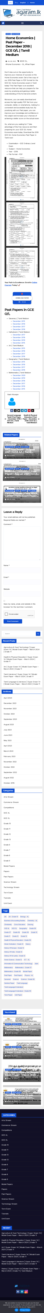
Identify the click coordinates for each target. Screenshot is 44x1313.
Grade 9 (7, 861)
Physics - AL (29, 975)
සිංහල (16, 2)
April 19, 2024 (12, 1033)
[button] (41, 23)
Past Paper (8, 975)
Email (6, 577)
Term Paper (8, 995)
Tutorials (7, 898)
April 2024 (8, 698)
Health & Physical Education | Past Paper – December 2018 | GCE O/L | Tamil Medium (30, 419)
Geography (23, 928)
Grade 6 (7, 845)
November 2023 (10, 709)
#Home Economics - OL (15, 64)
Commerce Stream (11, 802)
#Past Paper (30, 64)
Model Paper (27, 971)
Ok (16, 1310)
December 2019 (19, 340)
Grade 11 (7, 829)
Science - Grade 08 (27, 979)
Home (32, 2)
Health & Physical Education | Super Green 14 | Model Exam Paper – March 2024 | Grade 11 (21, 659)
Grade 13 (23, 490)
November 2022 (10, 762)
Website (7, 589)
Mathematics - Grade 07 (23, 967)
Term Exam (8, 893)
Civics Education (19, 924)
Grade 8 (7, 855)
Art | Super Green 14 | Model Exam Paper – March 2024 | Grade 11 (21, 1075)
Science (16, 979)
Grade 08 (16, 932)
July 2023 (8, 730)
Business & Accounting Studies (14, 920)
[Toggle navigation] (22, 23)
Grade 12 (7, 834)
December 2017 (19, 327)
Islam (36, 963)
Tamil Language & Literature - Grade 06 (17, 991)
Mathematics (8, 967)
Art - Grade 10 (13, 916)
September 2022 (10, 772)
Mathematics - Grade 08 (12, 971)
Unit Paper (18, 995)
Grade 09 (25, 932)
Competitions (9, 808)
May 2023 (8, 740)
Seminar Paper (9, 983)
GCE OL (8, 34)
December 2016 (19, 324)
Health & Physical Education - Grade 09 (17, 940)
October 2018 (9, 783)
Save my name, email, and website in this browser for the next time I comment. (19, 605)
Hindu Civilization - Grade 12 (13, 944)
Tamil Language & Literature (13, 987)
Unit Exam (8, 903)
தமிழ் (10, 2)
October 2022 (9, 767)
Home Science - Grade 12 (13, 960)
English (23, 2)
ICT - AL (27, 960)
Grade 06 (32, 928)
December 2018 (19, 329)
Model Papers (9, 866)
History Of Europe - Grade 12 (14, 948)
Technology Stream (11, 887)
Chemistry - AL (32, 920)
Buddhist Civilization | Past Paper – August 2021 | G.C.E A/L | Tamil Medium (21, 474)
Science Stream (10, 882)
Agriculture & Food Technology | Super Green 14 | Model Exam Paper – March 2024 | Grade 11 (21, 649)
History (28, 944)
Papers (6, 871)
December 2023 (10, 703)
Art (5, 916)
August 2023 (9, 725)
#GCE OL (23, 61)
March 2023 (8, 751)
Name (7, 565)
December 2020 (19, 375)
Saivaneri (7, 979)
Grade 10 (7, 824)
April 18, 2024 (12, 1078)
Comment (8, 524)
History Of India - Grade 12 (13, 952)
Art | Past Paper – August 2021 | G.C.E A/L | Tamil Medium (20, 452)
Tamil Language (22, 983)
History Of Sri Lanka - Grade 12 (14, 956)
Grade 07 (7, 932)
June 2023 (8, 735)
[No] (41, 1307)
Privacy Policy (24, 1310)
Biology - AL (24, 916)
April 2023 (8, 746)
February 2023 (9, 756)
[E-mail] (8, 408)
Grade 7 (7, 850)
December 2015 (19, 321)
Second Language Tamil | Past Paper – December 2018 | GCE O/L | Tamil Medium (14, 419)
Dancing (30, 924)
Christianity (8, 924)
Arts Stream (10, 446)
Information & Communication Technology (18, 963)
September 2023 (10, 719)
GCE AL (17, 446)
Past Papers (15, 34)
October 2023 (9, 714)
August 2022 (9, 778)
